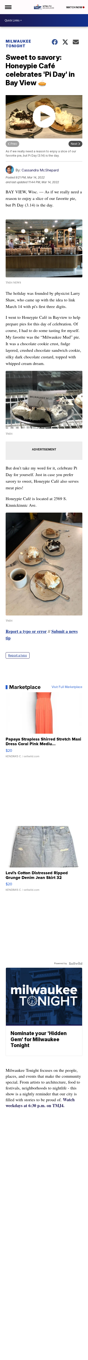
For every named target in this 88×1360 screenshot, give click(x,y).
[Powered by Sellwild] (75, 963)
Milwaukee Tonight (18, 43)
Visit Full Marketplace (67, 687)
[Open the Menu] (8, 7)
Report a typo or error (26, 631)
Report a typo (17, 655)
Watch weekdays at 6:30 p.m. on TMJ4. (40, 1103)
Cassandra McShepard (40, 170)
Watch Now (74, 7)
